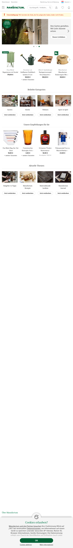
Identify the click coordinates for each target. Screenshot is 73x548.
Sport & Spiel (63, 110)
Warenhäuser (6, 2)
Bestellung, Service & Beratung (49, 2)
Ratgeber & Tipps (9, 186)
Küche (27, 110)
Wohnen (45, 110)
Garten (9, 110)
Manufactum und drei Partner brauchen (25, 526)
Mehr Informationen (46, 545)
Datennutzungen (33, 528)
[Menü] (3, 7)
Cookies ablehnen (26, 545)
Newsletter (14, 2)
